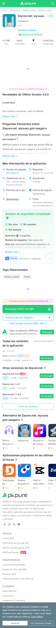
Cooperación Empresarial (13, 600)
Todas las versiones (28, 406)
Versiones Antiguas (27, 30)
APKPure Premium (11, 552)
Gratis (27, 276)
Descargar (47, 332)
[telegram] (4, 524)
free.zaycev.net (12, 172)
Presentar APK (9, 573)
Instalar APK (8, 538)
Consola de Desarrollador (13, 564)
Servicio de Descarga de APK (15, 547)
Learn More (37, 616)
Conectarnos (8, 595)
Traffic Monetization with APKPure (17, 578)
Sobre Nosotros (9, 590)
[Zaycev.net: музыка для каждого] (9, 20)
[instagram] (9, 524)
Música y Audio (12, 276)
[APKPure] (28, 3)
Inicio (4, 10)
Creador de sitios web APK (14, 569)
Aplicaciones (14, 10)
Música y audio (29, 10)
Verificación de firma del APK (15, 542)
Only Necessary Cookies (41, 623)
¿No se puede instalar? (44, 341)
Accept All (15, 623)
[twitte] (14, 524)
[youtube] (19, 524)
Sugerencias (12, 199)
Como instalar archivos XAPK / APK (26, 323)
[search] (52, 3)
